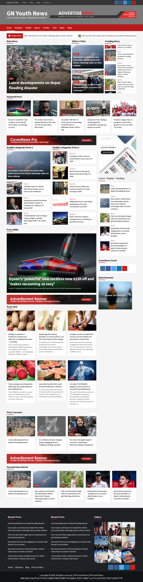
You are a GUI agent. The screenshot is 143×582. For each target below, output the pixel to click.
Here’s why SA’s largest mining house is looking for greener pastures (81, 219)
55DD (79, 578)
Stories (46, 28)
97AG (44, 578)
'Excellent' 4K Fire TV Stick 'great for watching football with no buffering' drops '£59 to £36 (71, 125)
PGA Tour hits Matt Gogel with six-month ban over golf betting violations (72, 36)
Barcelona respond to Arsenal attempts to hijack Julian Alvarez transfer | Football (26, 550)
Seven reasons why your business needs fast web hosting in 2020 (79, 189)
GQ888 (50, 578)
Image (38, 2)
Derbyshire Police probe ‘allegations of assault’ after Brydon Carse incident (125, 85)
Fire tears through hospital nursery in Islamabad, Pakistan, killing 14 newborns (51, 442)
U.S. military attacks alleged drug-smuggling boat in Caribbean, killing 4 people (38, 82)
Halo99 (33, 578)
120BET (86, 578)
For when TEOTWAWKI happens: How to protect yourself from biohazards (80, 386)
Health (28, 28)
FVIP (67, 578)
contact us (46, 2)
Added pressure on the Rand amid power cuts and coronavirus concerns (81, 204)
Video (31, 2)
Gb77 (39, 578)
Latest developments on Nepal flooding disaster (26, 523)
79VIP (108, 578)
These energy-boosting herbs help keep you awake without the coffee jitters (20, 386)
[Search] (135, 28)
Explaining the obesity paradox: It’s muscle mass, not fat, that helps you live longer (51, 336)
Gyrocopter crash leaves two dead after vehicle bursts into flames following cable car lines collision (126, 58)
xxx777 (93, 578)
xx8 (98, 578)
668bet (73, 578)
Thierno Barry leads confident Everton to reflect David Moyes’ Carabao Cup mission (26, 557)
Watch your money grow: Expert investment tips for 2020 (80, 173)
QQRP (114, 578)
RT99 (120, 578)
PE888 (62, 578)
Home (25, 2)
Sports (37, 28)
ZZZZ (102, 578)
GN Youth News (27, 13)
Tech (55, 28)
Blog (70, 28)
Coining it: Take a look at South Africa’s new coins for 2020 (81, 158)
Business (18, 28)
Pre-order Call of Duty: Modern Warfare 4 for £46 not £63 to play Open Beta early (50, 279)
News (62, 28)
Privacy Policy (37, 567)
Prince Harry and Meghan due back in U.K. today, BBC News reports (81, 442)
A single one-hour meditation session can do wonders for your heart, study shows (81, 336)
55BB (56, 578)
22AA (27, 578)
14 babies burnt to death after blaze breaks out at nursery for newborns (87, 87)
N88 (22, 578)
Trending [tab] (119, 178)
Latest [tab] (102, 178)
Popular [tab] (110, 178)
